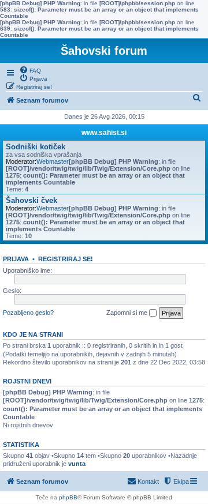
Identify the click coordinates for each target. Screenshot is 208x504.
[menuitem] (30, 70)
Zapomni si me (127, 312)
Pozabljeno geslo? (28, 312)
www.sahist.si (104, 133)
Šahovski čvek (31, 200)
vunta (77, 463)
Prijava (16, 258)
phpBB (68, 497)
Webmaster (52, 161)
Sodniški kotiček (35, 146)
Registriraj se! (65, 258)
